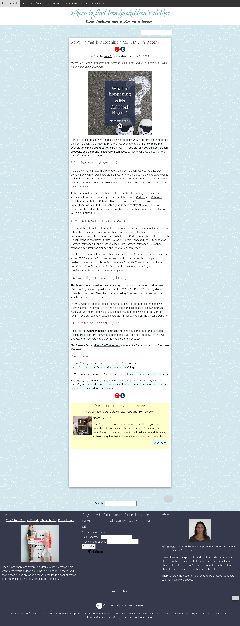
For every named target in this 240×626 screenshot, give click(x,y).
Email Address (91, 537)
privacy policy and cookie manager (132, 617)
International (71, 3)
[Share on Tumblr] (122, 49)
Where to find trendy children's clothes (120, 12)
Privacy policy (97, 3)
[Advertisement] (120, 469)
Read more (160, 443)
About (84, 3)
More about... (186, 580)
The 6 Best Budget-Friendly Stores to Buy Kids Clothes (40, 520)
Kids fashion (37, 3)
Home (24, 3)
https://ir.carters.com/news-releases (146, 374)
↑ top (169, 498)
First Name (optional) (94, 542)
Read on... (54, 579)
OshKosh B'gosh (158, 148)
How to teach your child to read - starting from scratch (120, 411)
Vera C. (108, 56)
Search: (135, 32)
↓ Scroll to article (10, 3)
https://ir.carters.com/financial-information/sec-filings (103, 367)
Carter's (141, 197)
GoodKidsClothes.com (107, 345)
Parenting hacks (54, 3)
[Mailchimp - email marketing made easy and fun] (96, 553)
